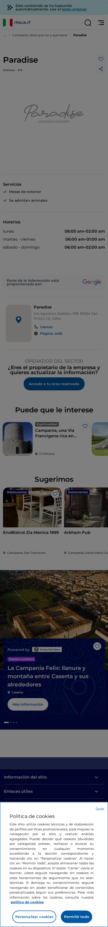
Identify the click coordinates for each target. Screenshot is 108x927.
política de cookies (27, 902)
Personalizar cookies (34, 917)
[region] (54, 864)
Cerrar (100, 808)
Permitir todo (76, 917)
